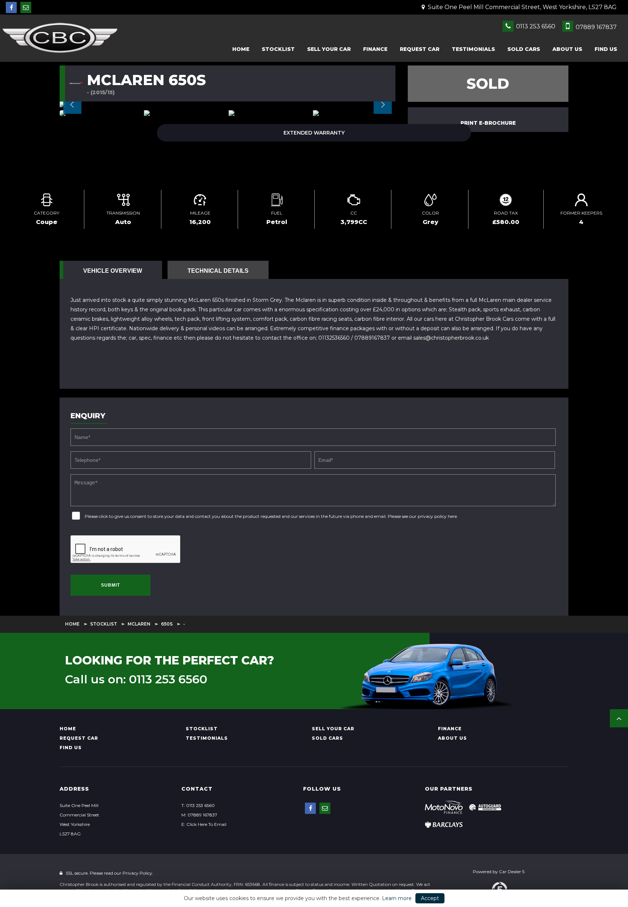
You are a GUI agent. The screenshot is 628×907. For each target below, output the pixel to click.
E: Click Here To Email (203, 824)
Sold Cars (523, 49)
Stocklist (278, 49)
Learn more (397, 898)
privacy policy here (437, 516)
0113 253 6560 (535, 26)
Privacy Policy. (137, 873)
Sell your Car (329, 49)
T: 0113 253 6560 (198, 805)
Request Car (419, 49)
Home (240, 49)
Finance (375, 49)
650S (167, 624)
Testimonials (473, 49)
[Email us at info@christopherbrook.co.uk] (25, 7)
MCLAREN (139, 624)
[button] (619, 718)
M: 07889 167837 (199, 815)
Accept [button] (430, 898)
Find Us (606, 49)
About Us (567, 49)
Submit (110, 585)
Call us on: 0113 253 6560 (136, 679)
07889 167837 (595, 27)
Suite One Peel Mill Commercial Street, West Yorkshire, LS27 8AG (521, 7)
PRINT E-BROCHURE (488, 123)
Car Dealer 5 (511, 871)
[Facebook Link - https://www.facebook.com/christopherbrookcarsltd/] (11, 7)
